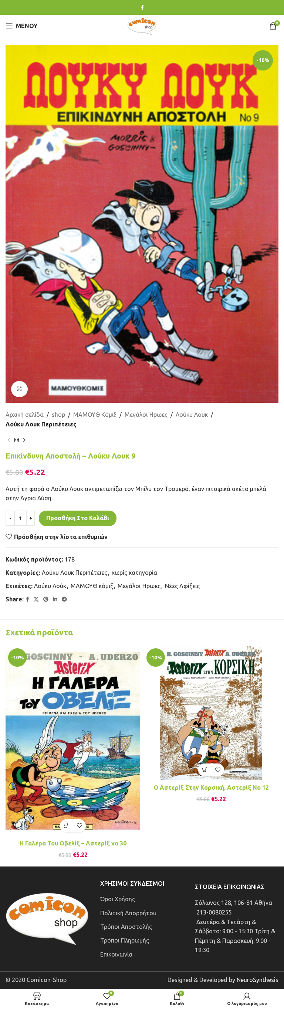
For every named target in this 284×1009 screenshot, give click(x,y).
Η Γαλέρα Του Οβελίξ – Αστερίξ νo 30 (73, 843)
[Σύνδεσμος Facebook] (142, 8)
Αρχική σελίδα (25, 414)
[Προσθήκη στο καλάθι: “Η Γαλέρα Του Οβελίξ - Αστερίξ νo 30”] (66, 825)
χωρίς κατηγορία (134, 572)
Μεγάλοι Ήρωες (146, 414)
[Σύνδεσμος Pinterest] (46, 599)
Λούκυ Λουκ (192, 414)
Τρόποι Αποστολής (126, 926)
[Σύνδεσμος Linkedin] (55, 599)
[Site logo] (142, 25)
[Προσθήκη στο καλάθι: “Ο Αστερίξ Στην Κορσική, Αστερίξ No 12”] (204, 769)
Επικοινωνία (116, 954)
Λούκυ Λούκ (50, 586)
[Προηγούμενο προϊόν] (9, 440)
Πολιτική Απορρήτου (128, 913)
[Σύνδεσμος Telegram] (64, 599)
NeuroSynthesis (257, 980)
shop (58, 414)
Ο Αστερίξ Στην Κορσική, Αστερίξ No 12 (211, 787)
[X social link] (36, 599)
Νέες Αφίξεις (182, 586)
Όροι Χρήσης (117, 899)
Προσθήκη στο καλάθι (77, 518)
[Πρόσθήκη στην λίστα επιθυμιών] (79, 825)
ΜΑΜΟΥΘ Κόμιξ (94, 414)
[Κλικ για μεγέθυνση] (19, 389)
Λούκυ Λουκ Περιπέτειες (41, 424)
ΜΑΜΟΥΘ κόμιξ (92, 586)
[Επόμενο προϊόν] (24, 440)
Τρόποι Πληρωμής (124, 940)
